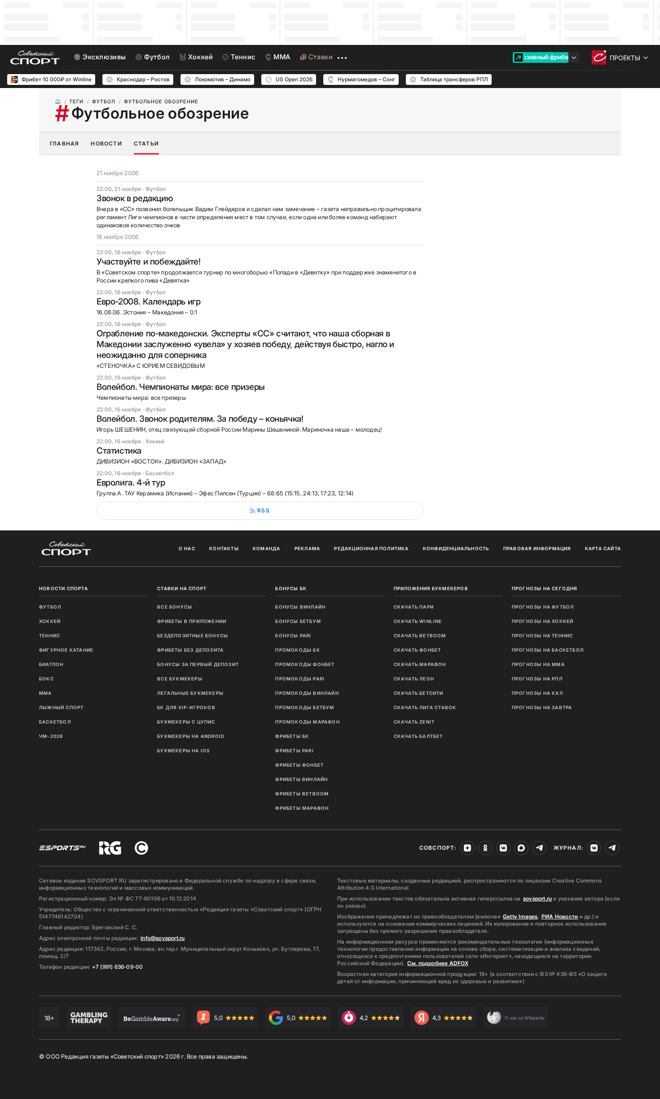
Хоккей (50, 621)
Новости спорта (63, 588)
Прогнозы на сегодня (544, 588)
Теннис (49, 635)
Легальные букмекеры (190, 693)
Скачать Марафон (420, 664)
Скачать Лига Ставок (425, 707)
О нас (187, 548)
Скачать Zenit (414, 721)
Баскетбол (55, 721)
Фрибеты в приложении (191, 621)
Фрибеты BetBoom (302, 793)
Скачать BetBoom (420, 635)
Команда (266, 548)
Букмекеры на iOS (183, 750)
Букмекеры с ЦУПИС (186, 721)
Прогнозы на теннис (542, 635)
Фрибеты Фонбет (299, 765)
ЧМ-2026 (51, 736)
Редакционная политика (371, 548)
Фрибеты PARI (294, 750)
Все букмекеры (179, 678)
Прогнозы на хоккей (543, 621)
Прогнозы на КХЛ (537, 693)
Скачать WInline (418, 621)
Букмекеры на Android (190, 736)
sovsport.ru (537, 898)
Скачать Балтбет (418, 736)
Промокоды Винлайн (307, 693)
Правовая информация (537, 548)
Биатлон (51, 664)
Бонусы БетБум (298, 621)
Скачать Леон (414, 678)
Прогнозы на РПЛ (537, 678)
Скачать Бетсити (419, 693)
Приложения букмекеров (431, 588)
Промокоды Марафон (307, 721)
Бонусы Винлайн (300, 606)
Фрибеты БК (292, 736)
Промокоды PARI (300, 678)
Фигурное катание (66, 650)
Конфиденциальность (456, 548)
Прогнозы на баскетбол (548, 650)
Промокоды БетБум (304, 707)
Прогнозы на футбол (543, 606)
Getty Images (520, 916)
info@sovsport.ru (163, 938)
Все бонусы (174, 606)
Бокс (46, 678)
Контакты (224, 548)
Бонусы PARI (293, 635)
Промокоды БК (297, 650)
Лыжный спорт (61, 707)
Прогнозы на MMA (538, 664)
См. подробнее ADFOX (437, 963)
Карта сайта (603, 548)
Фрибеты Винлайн (301, 779)
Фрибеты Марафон (302, 808)
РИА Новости (559, 916)
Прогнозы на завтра (542, 707)
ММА (45, 693)
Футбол (50, 606)
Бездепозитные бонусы (192, 635)
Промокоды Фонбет (304, 664)
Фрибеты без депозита (190, 650)
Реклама (307, 548)
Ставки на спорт (182, 588)
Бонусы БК (291, 588)
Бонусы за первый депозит (198, 664)
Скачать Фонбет (417, 650)
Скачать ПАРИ (414, 606)
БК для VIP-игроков (186, 707)
